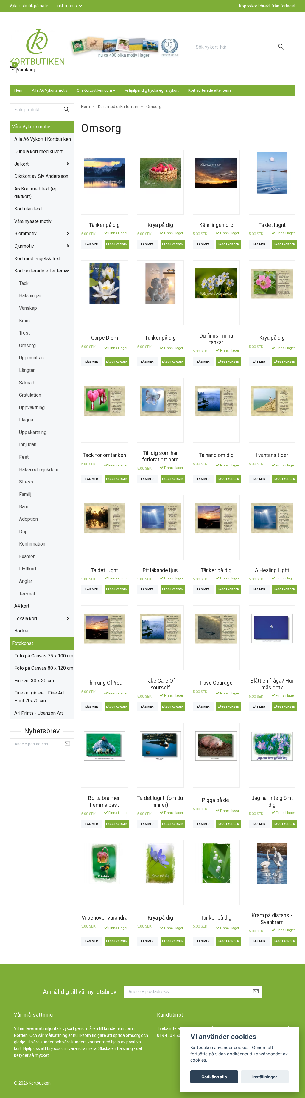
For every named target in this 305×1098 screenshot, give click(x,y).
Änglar (25, 581)
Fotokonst (22, 643)
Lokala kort (25, 618)
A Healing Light (272, 570)
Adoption (28, 519)
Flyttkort (27, 569)
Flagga (26, 420)
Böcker (21, 631)
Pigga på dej (216, 800)
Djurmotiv (24, 246)
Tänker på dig (104, 225)
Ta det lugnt (272, 225)
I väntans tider (272, 455)
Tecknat (27, 594)
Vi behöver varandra (104, 918)
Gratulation (30, 395)
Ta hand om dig (216, 455)
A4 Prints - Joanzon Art (38, 713)
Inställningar (264, 1076)
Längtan (27, 370)
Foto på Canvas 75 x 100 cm (43, 656)
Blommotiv (25, 233)
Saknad (26, 383)
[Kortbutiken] (37, 47)
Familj (25, 494)
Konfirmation (32, 544)
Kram (24, 321)
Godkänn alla (214, 1076)
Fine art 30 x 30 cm (34, 680)
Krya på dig (160, 225)
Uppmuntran (31, 358)
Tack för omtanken (104, 455)
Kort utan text (28, 209)
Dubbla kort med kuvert (38, 151)
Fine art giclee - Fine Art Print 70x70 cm (39, 696)
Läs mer (91, 244)
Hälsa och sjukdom (38, 469)
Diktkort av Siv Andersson (41, 176)
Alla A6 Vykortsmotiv (49, 90)
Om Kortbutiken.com (94, 90)
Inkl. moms (67, 5)
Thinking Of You (104, 683)
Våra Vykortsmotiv (31, 127)
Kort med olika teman (118, 106)
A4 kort (21, 606)
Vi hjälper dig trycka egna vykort (152, 90)
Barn (23, 506)
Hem (18, 90)
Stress (26, 482)
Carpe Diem (104, 338)
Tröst (24, 333)
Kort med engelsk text (37, 258)
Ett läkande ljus (160, 570)
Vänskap (28, 308)
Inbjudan (27, 444)
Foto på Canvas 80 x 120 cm (43, 668)
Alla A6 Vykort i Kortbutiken (42, 139)
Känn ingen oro (216, 225)
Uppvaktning (32, 407)
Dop (23, 532)
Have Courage (216, 683)
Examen (27, 556)
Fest (24, 457)
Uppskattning (32, 432)
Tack (24, 283)
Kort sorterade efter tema (209, 90)
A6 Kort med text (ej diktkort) (35, 192)
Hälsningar (30, 295)
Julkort (21, 164)
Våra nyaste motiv (33, 221)
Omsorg (27, 345)
